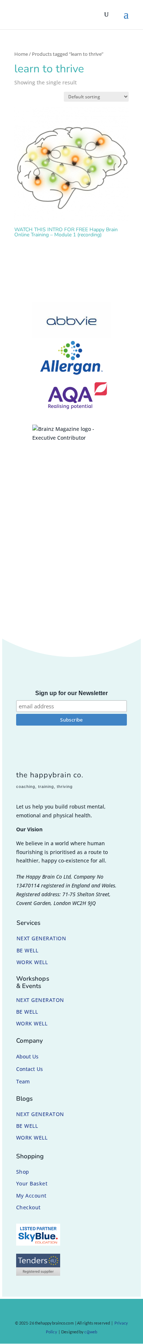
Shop (22, 1171)
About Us (27, 1056)
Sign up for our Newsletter (71, 693)
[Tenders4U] (38, 1273)
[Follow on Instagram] (62, 1311)
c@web (90, 1331)
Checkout (28, 1207)
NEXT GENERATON (40, 999)
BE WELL (27, 950)
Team (23, 1081)
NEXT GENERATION (41, 938)
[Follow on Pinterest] (76, 1311)
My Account (31, 1195)
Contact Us (29, 1068)
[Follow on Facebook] (48, 1311)
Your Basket (32, 1183)
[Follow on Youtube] (89, 1311)
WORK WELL (32, 962)
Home (21, 54)
